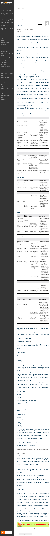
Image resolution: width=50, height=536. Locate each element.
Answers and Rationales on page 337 (23, 341)
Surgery (2, 102)
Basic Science (3, 40)
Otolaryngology (3, 82)
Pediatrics (2, 86)
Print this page (20, 25)
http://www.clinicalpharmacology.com (31, 336)
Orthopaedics (3, 80)
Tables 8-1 (43, 98)
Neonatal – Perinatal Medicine (6, 66)
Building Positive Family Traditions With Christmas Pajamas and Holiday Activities (7, 19)
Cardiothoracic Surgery (5, 42)
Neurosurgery (3, 71)
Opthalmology (3, 79)
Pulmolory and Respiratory (5, 95)
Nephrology (3, 68)
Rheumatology (3, 99)
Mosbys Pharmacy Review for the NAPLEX (25, 534)
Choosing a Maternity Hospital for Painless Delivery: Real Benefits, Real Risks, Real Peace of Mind (7, 15)
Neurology (2, 69)
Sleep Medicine (3, 101)
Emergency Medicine (4, 51)
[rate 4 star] (41, 21)
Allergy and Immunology (5, 36)
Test (1, 104)
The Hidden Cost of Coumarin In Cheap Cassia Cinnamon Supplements (7, 28)
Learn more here (39, 526)
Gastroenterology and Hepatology (6, 57)
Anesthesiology (3, 38)
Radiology (2, 97)
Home (20, 3)
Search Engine (20, 8)
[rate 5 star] (42, 21)
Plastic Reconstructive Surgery (6, 91)
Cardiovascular (3, 44)
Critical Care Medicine (4, 47)
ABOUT (40, 3)
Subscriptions (33, 3)
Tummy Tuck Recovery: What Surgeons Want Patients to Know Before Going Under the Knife (7, 24)
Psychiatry (2, 93)
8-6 (48, 98)
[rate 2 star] (39, 21)
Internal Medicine (4, 62)
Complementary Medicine (5, 46)
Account (26, 3)
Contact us (45, 3)
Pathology (2, 84)
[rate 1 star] (37, 21)
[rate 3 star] (40, 21)
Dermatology (3, 49)
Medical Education (4, 64)
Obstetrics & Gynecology (5, 77)
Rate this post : (34, 21)
